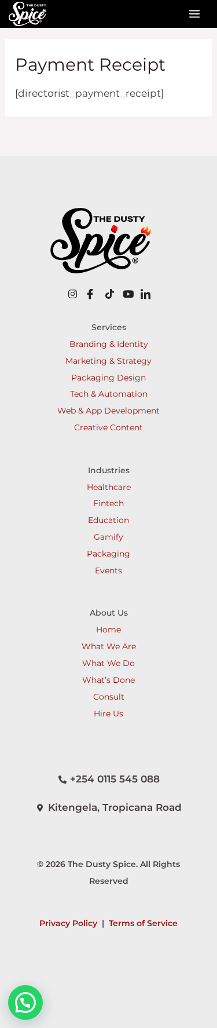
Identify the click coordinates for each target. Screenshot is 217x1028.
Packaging (108, 553)
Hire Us (108, 713)
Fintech (108, 503)
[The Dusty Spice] (27, 14)
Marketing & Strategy (108, 361)
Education (108, 520)
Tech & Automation (109, 394)
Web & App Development (108, 410)
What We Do (108, 663)
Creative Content (108, 427)
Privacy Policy (68, 923)
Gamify (108, 537)
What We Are (109, 646)
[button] (25, 1002)
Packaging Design (108, 377)
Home (108, 629)
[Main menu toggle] (195, 14)
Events (108, 570)
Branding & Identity (108, 344)
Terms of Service (143, 923)
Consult (108, 697)
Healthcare (109, 487)
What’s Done (108, 680)
